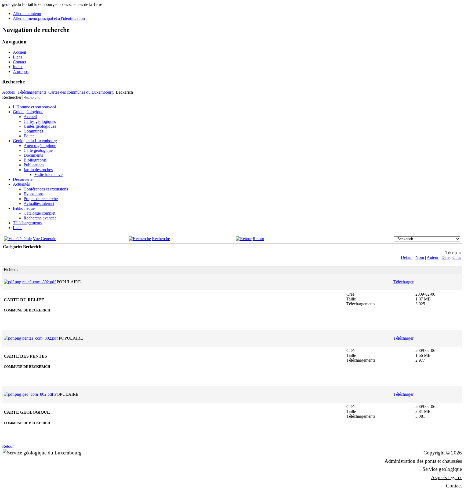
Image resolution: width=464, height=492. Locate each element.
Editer (29, 136)
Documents (33, 155)
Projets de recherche (41, 198)
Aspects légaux (446, 477)
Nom (419, 257)
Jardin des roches (38, 169)
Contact (19, 62)
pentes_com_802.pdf (40, 338)
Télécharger (403, 282)
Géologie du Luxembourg (35, 140)
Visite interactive (48, 174)
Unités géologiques (40, 126)
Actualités (21, 184)
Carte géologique (38, 150)
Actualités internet (39, 203)
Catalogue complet (39, 213)
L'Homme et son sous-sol (34, 107)
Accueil (19, 52)
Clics (456, 257)
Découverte (22, 179)
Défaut (406, 257)
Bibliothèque (24, 208)
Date (445, 257)
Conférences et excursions (46, 189)
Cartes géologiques (40, 121)
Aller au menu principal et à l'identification (49, 18)
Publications (34, 165)
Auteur (432, 257)
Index (18, 66)
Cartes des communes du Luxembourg (81, 92)
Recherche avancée (40, 218)
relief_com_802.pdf (39, 282)
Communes (33, 131)
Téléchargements (31, 92)
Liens (17, 57)
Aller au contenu (27, 13)
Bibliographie (35, 160)
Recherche (161, 238)
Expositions (34, 194)
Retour (258, 238)
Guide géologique (28, 111)
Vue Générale (44, 238)
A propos (20, 71)
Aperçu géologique (40, 145)
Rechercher (11, 97)
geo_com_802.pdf (37, 394)
